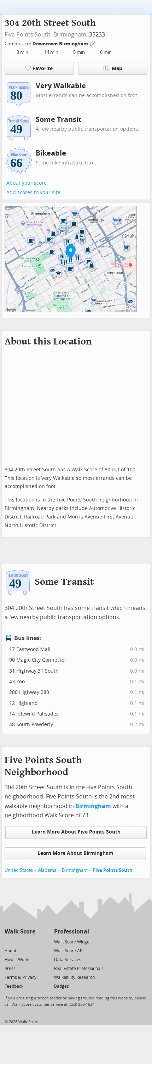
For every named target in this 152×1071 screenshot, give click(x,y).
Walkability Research (74, 977)
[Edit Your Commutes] (92, 42)
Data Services (67, 959)
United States (19, 870)
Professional (71, 931)
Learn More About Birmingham (75, 853)
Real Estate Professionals (79, 968)
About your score (26, 183)
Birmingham (69, 34)
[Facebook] (20, 941)
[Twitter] (9, 941)
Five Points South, (28, 34)
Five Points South (113, 870)
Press (10, 968)
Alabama (47, 870)
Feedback (14, 986)
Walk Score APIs (70, 950)
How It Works (17, 959)
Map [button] (117, 69)
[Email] (31, 941)
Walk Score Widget (72, 942)
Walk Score (20, 931)
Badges (61, 986)
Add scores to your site (33, 193)
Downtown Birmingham (61, 43)
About (10, 950)
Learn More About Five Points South (76, 832)
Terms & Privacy (20, 977)
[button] (70, 251)
